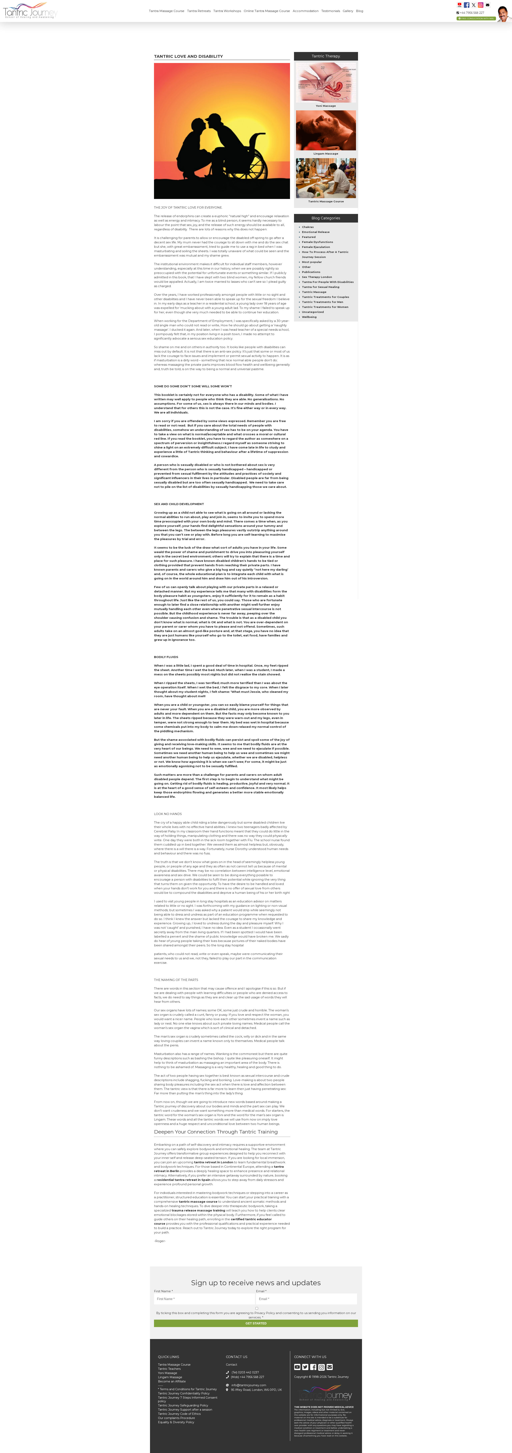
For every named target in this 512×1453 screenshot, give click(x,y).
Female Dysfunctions (317, 242)
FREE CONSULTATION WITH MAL (477, 18)
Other (306, 267)
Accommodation (306, 11)
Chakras (308, 227)
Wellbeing (309, 317)
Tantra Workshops (227, 11)
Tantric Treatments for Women (325, 307)
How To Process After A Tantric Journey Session (325, 254)
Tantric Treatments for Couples (325, 297)
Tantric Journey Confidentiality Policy (184, 1393)
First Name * (163, 1291)
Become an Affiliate (172, 1381)
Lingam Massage (170, 1377)
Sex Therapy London (317, 277)
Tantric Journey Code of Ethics (179, 1414)
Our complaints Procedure (176, 1418)
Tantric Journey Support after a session (185, 1409)
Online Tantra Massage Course (267, 11)
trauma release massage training (198, 1210)
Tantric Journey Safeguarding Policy (183, 1405)
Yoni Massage (167, 1373)
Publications (311, 272)
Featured (309, 237)
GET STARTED (256, 1323)
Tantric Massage (314, 292)
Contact (231, 1364)
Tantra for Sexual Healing (320, 287)
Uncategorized (313, 312)
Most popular (312, 262)
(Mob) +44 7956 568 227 (247, 1377)
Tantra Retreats (199, 11)
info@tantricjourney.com (248, 1385)
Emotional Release (316, 232)
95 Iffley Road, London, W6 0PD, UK (256, 1390)
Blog (359, 11)
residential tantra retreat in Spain (183, 1180)
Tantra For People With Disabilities (328, 282)
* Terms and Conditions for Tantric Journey (187, 1389)
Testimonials (330, 11)
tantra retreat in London (213, 1162)
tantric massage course (198, 1201)
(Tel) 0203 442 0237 (245, 1372)
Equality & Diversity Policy (176, 1422)
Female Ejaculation (316, 247)
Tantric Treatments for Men (322, 302)
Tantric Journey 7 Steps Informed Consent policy (187, 1399)
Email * (261, 1291)
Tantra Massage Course (166, 11)
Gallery (348, 11)
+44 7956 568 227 (471, 13)
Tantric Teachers (169, 1369)
